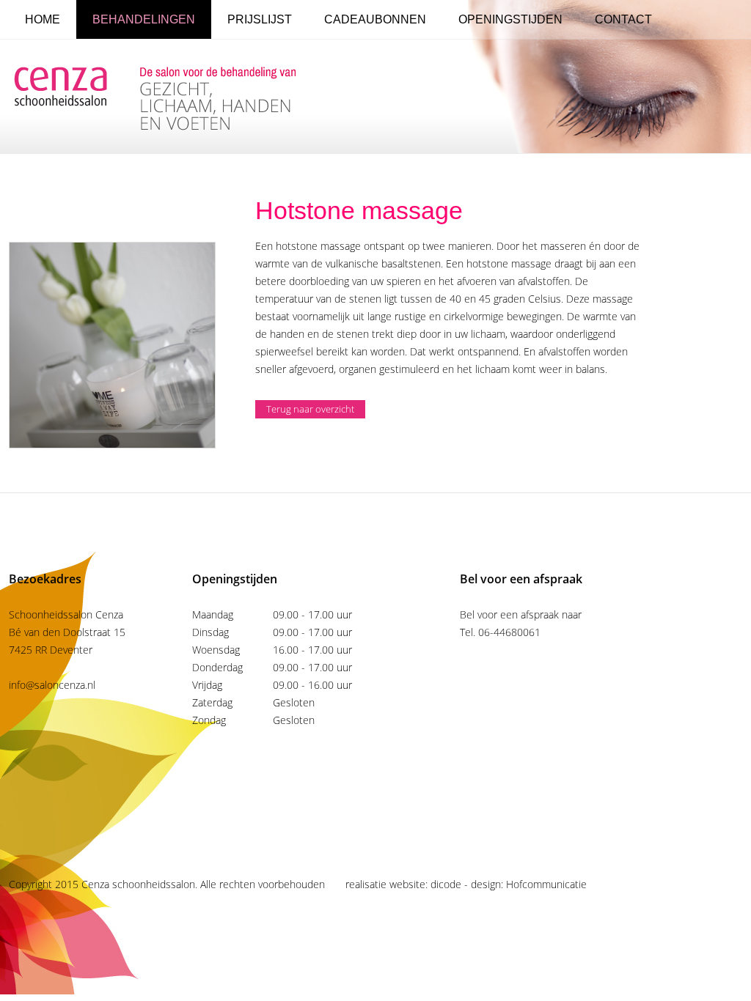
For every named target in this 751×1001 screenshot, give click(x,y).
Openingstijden (510, 19)
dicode (446, 884)
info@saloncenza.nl (52, 685)
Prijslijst (259, 19)
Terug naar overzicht (310, 408)
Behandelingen (143, 19)
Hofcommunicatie (546, 884)
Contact (623, 19)
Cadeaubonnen (375, 19)
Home (42, 19)
